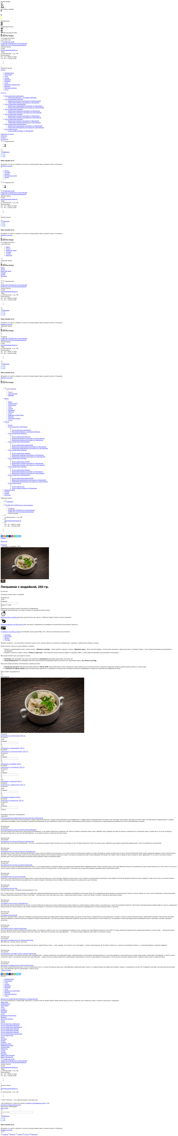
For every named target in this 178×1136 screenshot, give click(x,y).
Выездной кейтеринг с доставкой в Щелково (22, 97)
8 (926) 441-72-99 (9, 42)
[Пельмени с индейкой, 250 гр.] (25, 578)
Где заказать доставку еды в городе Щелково (18, 953)
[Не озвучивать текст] (2, 31)
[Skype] (17, 536)
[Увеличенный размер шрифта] (2, 7)
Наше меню (4, 1002)
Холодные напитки (10, 88)
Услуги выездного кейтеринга (14, 96)
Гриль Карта (8, 74)
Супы (6, 83)
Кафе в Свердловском (8, 1055)
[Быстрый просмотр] (1, 673)
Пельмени (7, 79)
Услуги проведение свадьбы (13, 114)
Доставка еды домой (9, 915)
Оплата (6, 638)
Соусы (6, 89)
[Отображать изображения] (2, 23)
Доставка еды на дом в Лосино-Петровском (18, 851)
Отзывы (3, 1042)
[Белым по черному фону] (1, 13)
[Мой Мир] (7, 536)
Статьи (3, 137)
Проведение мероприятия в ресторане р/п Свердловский (26, 107)
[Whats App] (5, 146)
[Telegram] (20, 536)
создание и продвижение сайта (35, 1103)
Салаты (6, 78)
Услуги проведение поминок (13, 109)
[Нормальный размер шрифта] (2, 5)
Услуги (3, 93)
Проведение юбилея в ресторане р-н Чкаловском (23, 121)
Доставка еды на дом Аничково (13, 876)
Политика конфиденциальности (11, 1105)
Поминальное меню (7, 1045)
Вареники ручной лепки (12, 84)
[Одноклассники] (4, 536)
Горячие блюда (9, 73)
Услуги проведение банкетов (13, 99)
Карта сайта (4, 1108)
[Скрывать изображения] (2, 25)
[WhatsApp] (15, 536)
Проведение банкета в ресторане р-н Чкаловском (23, 102)
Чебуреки (7, 81)
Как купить (8, 636)
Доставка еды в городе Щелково (14, 928)
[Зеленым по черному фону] (1, 19)
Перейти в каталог (7, 166)
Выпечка (7, 86)
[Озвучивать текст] (2, 29)
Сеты (6, 76)
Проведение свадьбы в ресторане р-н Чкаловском (23, 116)
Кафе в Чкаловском (7, 1057)
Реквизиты (4, 1049)
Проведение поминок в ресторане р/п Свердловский (25, 112)
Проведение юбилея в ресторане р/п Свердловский (24, 122)
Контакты (4, 139)
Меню (3, 70)
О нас (2, 1037)
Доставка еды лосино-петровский (14, 903)
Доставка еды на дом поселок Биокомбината (18, 830)
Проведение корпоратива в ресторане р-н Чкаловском (25, 126)
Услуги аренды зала (10, 129)
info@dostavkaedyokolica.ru (9, 50)
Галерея (4, 136)
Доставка (7, 640)
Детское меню (5, 1047)
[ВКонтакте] (5, 144)
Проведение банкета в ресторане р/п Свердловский (24, 101)
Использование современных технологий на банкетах (22, 818)
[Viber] (12, 536)
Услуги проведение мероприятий (15, 104)
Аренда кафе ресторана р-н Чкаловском (20, 131)
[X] (10, 536)
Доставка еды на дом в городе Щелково (16, 865)
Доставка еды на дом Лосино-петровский (17, 841)
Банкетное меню (7, 134)
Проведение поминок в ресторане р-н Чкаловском (24, 111)
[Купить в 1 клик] (2, 675)
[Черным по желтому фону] (1, 17)
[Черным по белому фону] (1, 11)
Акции (3, 1050)
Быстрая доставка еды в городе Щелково (17, 940)
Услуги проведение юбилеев (13, 119)
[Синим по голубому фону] (1, 15)
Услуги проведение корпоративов (15, 124)
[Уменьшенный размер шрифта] (2, 3)
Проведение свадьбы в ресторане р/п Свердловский (24, 117)
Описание (7, 635)
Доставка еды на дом (9, 888)
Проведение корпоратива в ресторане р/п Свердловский (26, 127)
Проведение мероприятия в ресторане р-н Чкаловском (25, 106)
